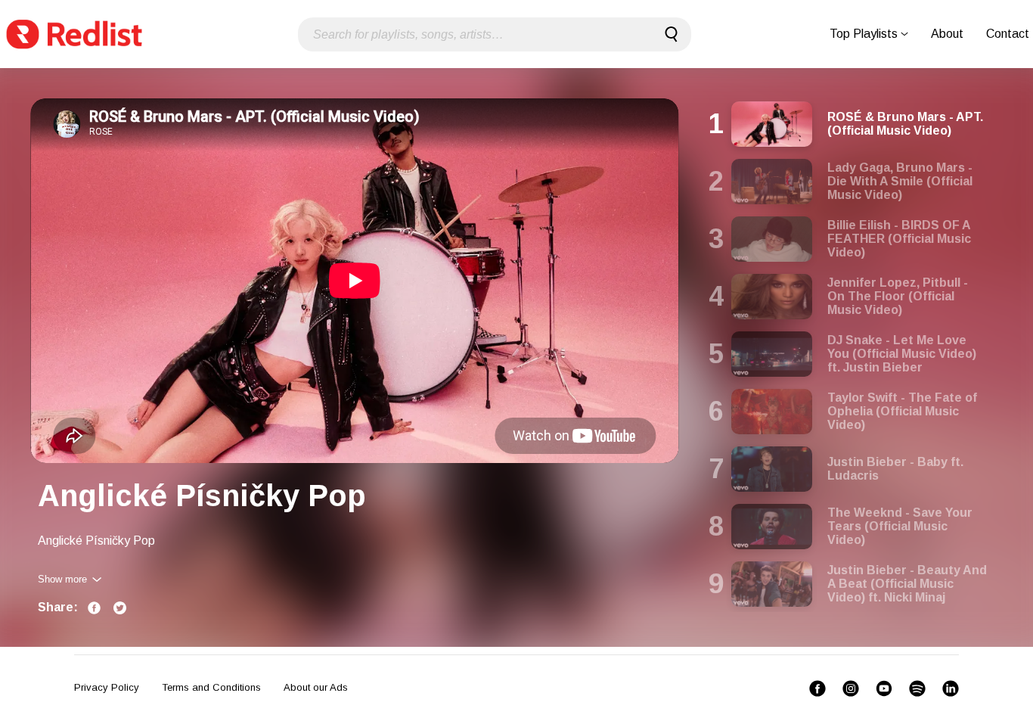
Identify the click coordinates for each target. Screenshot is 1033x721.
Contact (1007, 33)
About (947, 33)
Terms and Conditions (211, 687)
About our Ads (316, 687)
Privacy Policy (106, 687)
